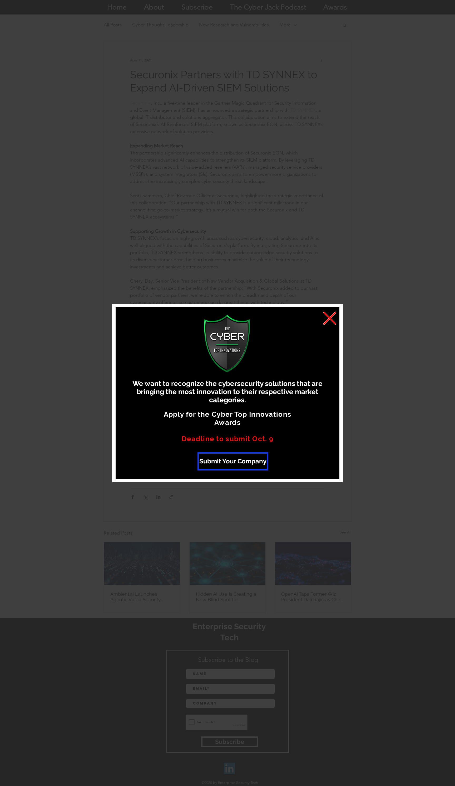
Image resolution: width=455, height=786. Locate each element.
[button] (329, 318)
